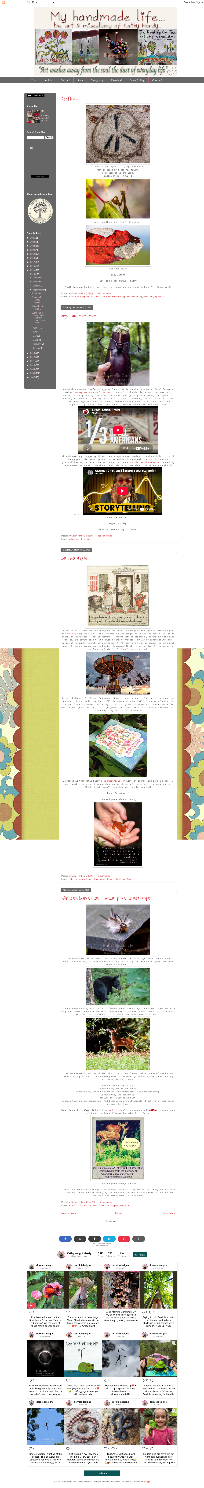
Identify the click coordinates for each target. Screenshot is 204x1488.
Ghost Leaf (100, 296)
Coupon (114, 1205)
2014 (32, 274)
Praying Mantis (157, 296)
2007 (32, 377)
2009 (32, 369)
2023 (32, 242)
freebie (102, 879)
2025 (32, 238)
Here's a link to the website (141, 462)
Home (34, 80)
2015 (32, 270)
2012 (32, 357)
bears (95, 1205)
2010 (32, 365)
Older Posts (168, 1213)
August (36, 328)
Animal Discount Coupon (80, 1205)
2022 (32, 246)
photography (136, 296)
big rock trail (87, 296)
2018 (32, 258)
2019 (32, 254)
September (38, 290)
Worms (127, 1205)
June (35, 332)
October (37, 286)
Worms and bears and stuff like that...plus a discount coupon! (106, 898)
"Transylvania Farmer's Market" (92, 392)
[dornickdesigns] (31, 1266)
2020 (32, 250)
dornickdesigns (45, 1265)
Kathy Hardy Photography (118, 296)
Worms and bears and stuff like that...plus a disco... (38, 318)
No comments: (105, 293)
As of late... (69, 98)
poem (146, 296)
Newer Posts (68, 1213)
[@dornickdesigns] (61, 1255)
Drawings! (116, 80)
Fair (96, 879)
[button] (65, 1239)
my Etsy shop (74, 634)
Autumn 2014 (75, 296)
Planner (122, 879)
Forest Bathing (137, 80)
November (38, 281)
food (83, 539)
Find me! (65, 80)
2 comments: (104, 876)
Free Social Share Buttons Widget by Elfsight (102, 1244)
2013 (32, 353)
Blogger (146, 1482)
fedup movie (74, 539)
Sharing (130, 879)
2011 (32, 361)
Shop (80, 80)
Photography (97, 80)
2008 (32, 373)
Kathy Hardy (112, 879)
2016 (32, 266)
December (38, 277)
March (36, 340)
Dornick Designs (85, 879)
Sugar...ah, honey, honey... (79, 315)
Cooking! (157, 80)
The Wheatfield (111, 781)
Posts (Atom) (124, 1221)
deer (121, 1205)
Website (49, 80)
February (37, 344)
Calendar (73, 879)
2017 (32, 262)
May (35, 336)
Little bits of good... (75, 558)
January (37, 348)
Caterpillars (104, 1205)
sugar (89, 539)
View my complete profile (45, 118)
